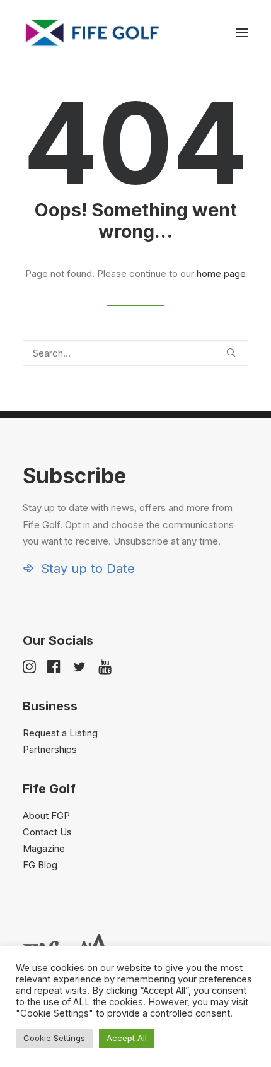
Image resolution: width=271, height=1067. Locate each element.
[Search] (135, 353)
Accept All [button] (127, 1038)
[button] (242, 33)
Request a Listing (60, 733)
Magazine (44, 848)
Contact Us (47, 832)
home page (221, 274)
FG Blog (40, 865)
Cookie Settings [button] (54, 1038)
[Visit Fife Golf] (93, 33)
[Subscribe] (135, 519)
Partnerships (50, 749)
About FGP (46, 816)
